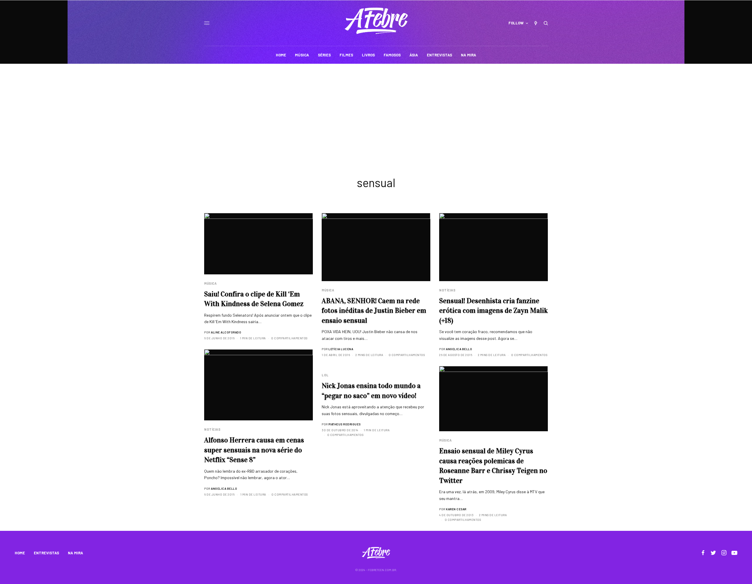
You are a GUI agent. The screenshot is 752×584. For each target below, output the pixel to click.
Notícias (447, 290)
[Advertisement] (376, 108)
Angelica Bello (459, 349)
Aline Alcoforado (226, 332)
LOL (325, 375)
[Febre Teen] (376, 21)
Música (210, 283)
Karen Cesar (456, 509)
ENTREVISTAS (46, 553)
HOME (20, 553)
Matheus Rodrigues (344, 424)
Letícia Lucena (340, 349)
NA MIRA (75, 553)
